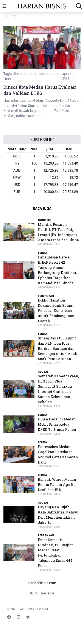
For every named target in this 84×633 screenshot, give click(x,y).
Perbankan (46, 296)
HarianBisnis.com (42, 582)
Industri (44, 220)
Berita (42, 253)
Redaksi (47, 593)
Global (43, 371)
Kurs (34, 593)
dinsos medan (24, 73)
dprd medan (47, 73)
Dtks (7, 78)
